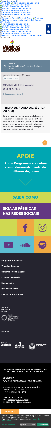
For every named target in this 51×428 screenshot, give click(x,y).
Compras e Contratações (13, 272)
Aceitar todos (42, 425)
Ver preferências (8, 425)
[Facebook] (25, 227)
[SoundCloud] (25, 244)
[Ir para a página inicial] (11, 51)
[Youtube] (8, 244)
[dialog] (25, 421)
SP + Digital (5, 3)
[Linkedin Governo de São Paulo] (15, 26)
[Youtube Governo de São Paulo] (15, 31)
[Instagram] (42, 227)
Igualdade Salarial (9, 289)
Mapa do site (7, 283)
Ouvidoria (10, 411)
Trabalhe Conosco (10, 266)
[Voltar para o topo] (44, 142)
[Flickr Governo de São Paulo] (14, 24)
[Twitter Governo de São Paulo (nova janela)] (14, 10)
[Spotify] (42, 244)
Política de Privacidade (12, 294)
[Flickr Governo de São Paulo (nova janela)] (25, 3)
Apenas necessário (27, 425)
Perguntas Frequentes (12, 260)
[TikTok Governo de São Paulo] (14, 27)
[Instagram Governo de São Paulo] (16, 12)
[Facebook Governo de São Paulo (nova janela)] (16, 14)
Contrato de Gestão (10, 277)
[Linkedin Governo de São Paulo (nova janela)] (15, 5)
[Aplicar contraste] (38, 18)
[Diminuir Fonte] (24, 18)
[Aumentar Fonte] (8, 18)
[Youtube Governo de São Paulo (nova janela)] (15, 8)
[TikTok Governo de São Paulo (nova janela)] (14, 6)
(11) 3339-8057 (16, 397)
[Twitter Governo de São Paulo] (14, 29)
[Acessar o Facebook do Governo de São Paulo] (21, 35)
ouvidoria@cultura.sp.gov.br (18, 400)
